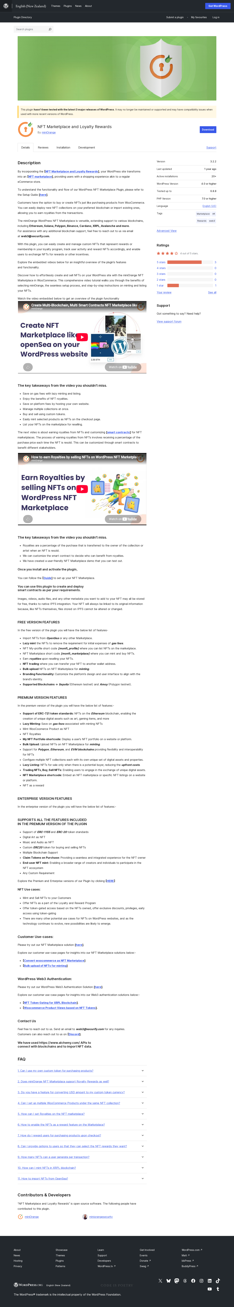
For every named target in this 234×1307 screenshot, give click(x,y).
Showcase (61, 1249)
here (43, 194)
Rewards (201, 221)
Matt (186, 1255)
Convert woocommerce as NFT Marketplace (54, 960)
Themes (60, 1255)
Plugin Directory (23, 17)
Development (86, 147)
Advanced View (167, 230)
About (17, 1249)
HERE (110, 881)
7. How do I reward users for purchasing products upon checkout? (59, 1135)
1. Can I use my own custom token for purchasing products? (55, 1070)
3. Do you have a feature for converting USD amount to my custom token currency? (71, 1092)
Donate (145, 1260)
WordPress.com (192, 1249)
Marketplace (203, 214)
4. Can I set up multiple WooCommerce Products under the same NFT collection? (69, 1103)
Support (211, 147)
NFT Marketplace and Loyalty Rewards (71, 171)
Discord (74, 1034)
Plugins (60, 1260)
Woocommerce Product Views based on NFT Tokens (60, 1008)
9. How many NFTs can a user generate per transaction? (53, 1157)
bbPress (188, 1260)
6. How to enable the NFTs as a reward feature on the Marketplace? (61, 1124)
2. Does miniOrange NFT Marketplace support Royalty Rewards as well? (63, 1081)
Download (208, 129)
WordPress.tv (107, 1266)
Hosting (18, 1260)
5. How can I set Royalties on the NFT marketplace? (51, 1114)
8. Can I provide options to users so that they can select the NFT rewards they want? (72, 1146)
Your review (164, 292)
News (17, 1255)
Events (143, 1255)
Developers (104, 1260)
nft (213, 214)
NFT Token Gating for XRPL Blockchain (50, 1002)
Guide (47, 578)
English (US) (209, 205)
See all (212, 292)
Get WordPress (217, 5)
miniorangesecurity (101, 1216)
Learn (101, 1249)
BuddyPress (190, 1266)
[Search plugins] (50, 29)
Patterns (60, 1266)
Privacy (18, 1266)
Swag (144, 1266)
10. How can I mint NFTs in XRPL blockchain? (47, 1167)
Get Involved (147, 1249)
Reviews (43, 147)
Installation (63, 147)
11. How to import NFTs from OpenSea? (43, 1178)
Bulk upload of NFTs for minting (45, 965)
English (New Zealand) (58, 1285)
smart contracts (118, 432)
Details (25, 147)
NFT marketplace (40, 176)
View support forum (169, 321)
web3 (212, 221)
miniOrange (49, 132)
